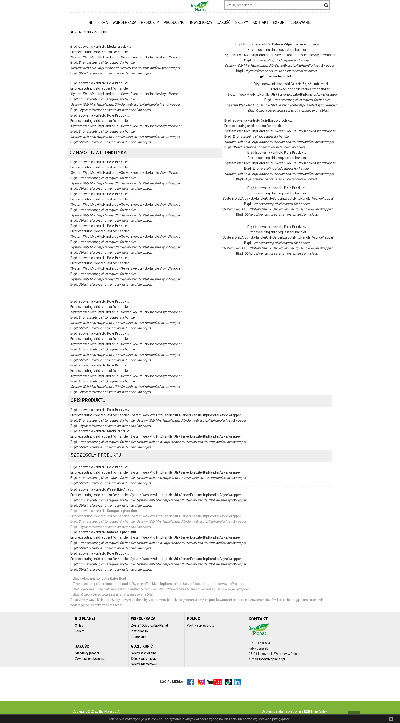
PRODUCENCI (174, 22)
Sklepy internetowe (144, 664)
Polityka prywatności (201, 625)
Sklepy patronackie (143, 659)
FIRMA (103, 22)
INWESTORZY (201, 22)
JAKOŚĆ (224, 22)
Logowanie (138, 637)
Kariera (79, 631)
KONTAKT (260, 22)
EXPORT (279, 22)
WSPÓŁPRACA (124, 22)
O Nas (79, 625)
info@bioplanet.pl (272, 659)
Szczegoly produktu (93, 32)
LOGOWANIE (301, 22)
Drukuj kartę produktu (279, 76)
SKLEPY (241, 22)
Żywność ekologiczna (90, 659)
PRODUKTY (150, 22)
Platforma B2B (140, 631)
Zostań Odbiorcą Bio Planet (149, 625)
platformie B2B (298, 711)
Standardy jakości (87, 653)
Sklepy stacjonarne (143, 653)
